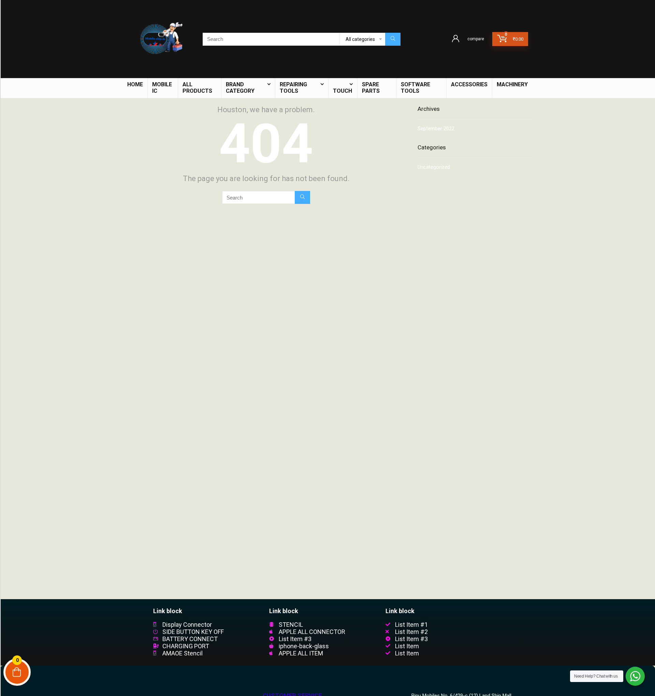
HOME (135, 84)
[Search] (393, 39)
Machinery (512, 84)
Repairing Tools (293, 87)
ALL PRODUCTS (197, 87)
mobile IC (162, 87)
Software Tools (415, 87)
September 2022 (436, 128)
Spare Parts (371, 87)
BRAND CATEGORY (240, 87)
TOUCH (342, 91)
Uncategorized (434, 167)
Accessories (469, 84)
